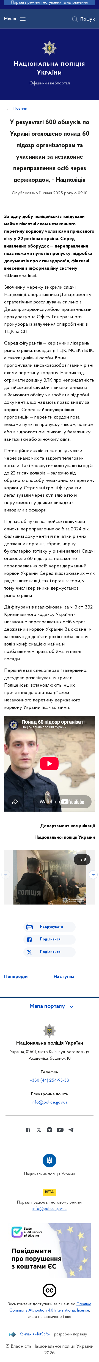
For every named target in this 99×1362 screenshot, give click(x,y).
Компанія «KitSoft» (35, 1335)
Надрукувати (51, 927)
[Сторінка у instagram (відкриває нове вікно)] (49, 1130)
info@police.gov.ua (49, 1102)
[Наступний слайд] (93, 874)
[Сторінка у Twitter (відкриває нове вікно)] (38, 1130)
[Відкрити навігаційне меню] (23, 19)
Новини (20, 108)
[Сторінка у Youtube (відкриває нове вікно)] (60, 1130)
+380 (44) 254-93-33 (49, 1080)
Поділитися (50, 939)
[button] (49, 1006)
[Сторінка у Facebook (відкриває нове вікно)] (28, 1130)
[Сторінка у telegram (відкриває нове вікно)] (71, 1130)
